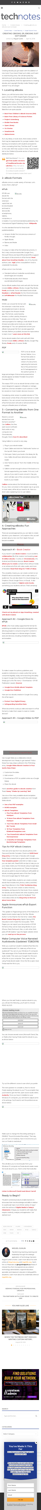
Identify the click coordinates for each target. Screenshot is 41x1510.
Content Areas (15, 25)
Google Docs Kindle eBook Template (18, 687)
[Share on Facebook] (25, 1241)
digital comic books (26, 583)
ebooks (19, 1229)
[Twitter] (14, 2)
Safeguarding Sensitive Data (15, 704)
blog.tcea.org (13, 1262)
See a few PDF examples (13, 804)
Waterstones (9, 134)
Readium (5, 293)
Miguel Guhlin (18, 39)
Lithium (16, 288)
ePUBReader (10, 295)
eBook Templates (11, 810)
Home (4, 25)
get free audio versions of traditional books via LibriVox (15, 163)
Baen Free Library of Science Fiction (18, 116)
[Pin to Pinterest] (29, 1241)
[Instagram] (23, 2)
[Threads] (29, 2)
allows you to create (10, 564)
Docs (4, 1229)
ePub (26, 1229)
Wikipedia (33, 223)
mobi (4, 1233)
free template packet (10, 861)
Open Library (9, 125)
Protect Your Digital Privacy (14, 701)
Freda (4, 290)
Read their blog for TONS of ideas (23, 569)
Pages (11, 1233)
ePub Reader (16, 293)
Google (34, 1229)
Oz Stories (8, 128)
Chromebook (28, 1226)
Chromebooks (29, 559)
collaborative (7, 556)
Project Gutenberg (11, 119)
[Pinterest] (26, 2)
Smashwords (9, 131)
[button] (3, 1327)
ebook (12, 1229)
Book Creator (23, 549)
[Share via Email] (33, 1241)
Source (19, 683)
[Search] (39, 8)
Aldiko (9, 288)
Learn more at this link (21, 334)
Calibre (7, 424)
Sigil (13, 262)
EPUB (4, 626)
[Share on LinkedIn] (31, 1241)
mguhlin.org (26, 1262)
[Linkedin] (20, 2)
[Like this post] (23, 1241)
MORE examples (10, 807)
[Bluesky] (17, 2)
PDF (18, 1233)
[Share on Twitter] (27, 1241)
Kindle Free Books (11, 122)
